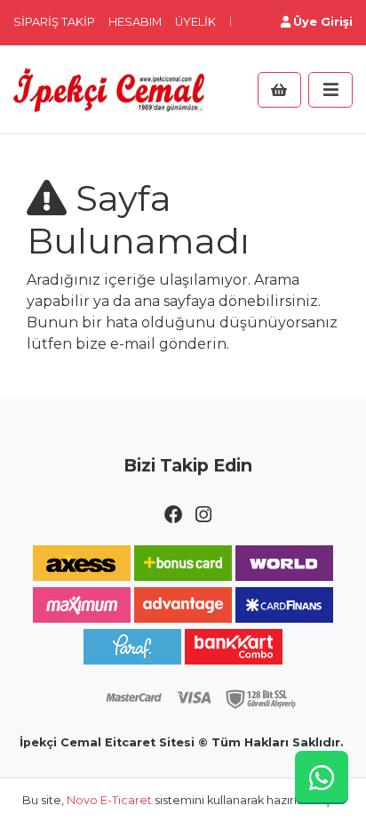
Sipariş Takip (54, 21)
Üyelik (195, 21)
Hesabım (135, 21)
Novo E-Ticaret (109, 800)
